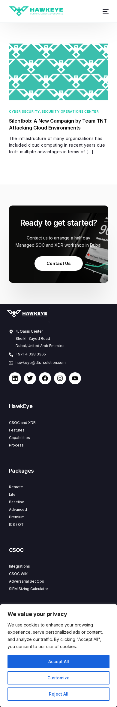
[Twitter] (30, 378)
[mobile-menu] (103, 11)
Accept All (58, 661)
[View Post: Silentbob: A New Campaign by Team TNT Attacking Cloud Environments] (58, 72)
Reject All (58, 693)
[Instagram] (60, 378)
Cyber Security (24, 111)
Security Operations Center (70, 111)
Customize (58, 677)
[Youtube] (75, 378)
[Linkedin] (15, 378)
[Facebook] (45, 378)
